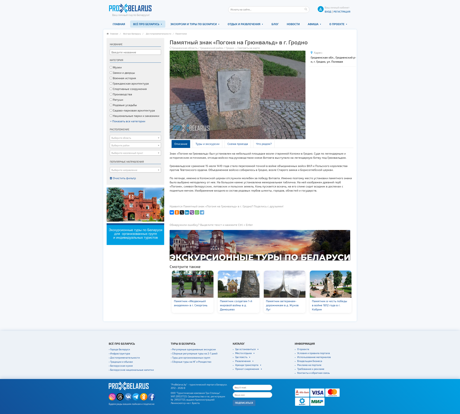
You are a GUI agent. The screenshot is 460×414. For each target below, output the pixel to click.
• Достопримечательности (124, 357)
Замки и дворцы (123, 72)
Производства (122, 94)
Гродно (230, 47)
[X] (182, 212)
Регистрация (342, 11)
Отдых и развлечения (244, 24)
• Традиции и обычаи (121, 361)
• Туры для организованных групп (190, 357)
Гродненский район (211, 47)
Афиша (313, 24)
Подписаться (244, 402)
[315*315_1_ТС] (135, 215)
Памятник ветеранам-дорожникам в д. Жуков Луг (259, 305)
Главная (119, 24)
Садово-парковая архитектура (133, 110)
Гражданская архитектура (130, 83)
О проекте (336, 24)
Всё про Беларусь (146, 24)
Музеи (117, 67)
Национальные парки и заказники (135, 115)
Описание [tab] (180, 143)
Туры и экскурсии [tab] (207, 143)
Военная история (124, 78)
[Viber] (192, 212)
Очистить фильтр (124, 178)
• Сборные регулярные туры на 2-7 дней (194, 353)
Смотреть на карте (249, 47)
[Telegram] (202, 212)
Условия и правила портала (313, 353)
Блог (275, 24)
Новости (293, 24)
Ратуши (117, 99)
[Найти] (305, 9)
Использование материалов (314, 357)
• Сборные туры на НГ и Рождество (191, 361)
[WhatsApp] (197, 212)
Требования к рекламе (310, 368)
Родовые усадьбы (124, 105)
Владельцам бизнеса (309, 360)
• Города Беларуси (119, 349)
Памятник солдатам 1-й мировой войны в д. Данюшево (213, 305)
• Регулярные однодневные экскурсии (193, 349)
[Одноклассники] (177, 212)
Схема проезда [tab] (237, 143)
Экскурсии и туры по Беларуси (193, 24)
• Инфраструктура (119, 353)
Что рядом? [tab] (264, 143)
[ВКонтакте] (172, 212)
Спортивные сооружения (129, 88)
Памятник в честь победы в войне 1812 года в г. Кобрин (306, 305)
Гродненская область (184, 47)
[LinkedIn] (187, 212)
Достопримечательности (158, 33)
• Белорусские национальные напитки (131, 369)
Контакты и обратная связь (313, 372)
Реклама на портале (309, 364)
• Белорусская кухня (121, 365)
